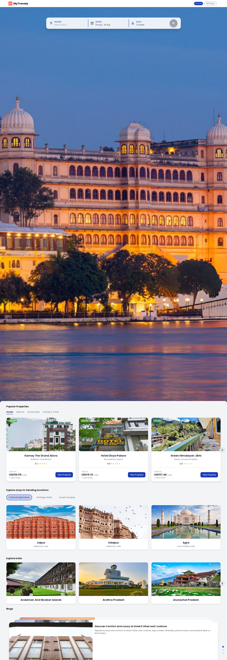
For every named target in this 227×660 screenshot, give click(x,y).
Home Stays (33, 411)
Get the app (210, 3)
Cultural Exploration (19, 497)
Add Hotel (198, 3)
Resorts (20, 411)
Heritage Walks (44, 497)
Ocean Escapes (67, 497)
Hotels (9, 411)
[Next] (222, 450)
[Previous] (4, 450)
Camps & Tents (51, 411)
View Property (64, 474)
